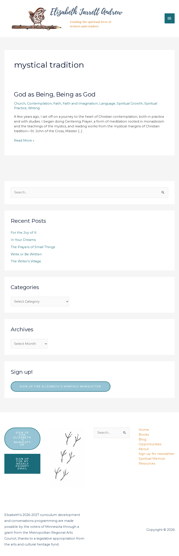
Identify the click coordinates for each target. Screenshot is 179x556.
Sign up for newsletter (156, 454)
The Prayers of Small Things (33, 247)
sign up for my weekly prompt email (22, 463)
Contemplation (39, 103)
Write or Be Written (26, 254)
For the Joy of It (23, 233)
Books (144, 435)
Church (20, 103)
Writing (34, 108)
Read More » (24, 140)
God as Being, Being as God (55, 94)
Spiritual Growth (130, 103)
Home (144, 430)
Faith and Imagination (80, 103)
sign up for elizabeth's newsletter (22, 438)
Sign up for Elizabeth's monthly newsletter (60, 386)
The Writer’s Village (26, 261)
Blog (142, 439)
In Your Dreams (23, 240)
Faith (57, 103)
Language (107, 103)
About (144, 449)
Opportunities (150, 444)
